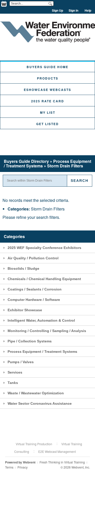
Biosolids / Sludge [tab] (23, 268)
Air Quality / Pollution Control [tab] (33, 258)
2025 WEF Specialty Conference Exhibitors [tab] (44, 248)
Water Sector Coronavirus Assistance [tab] (40, 403)
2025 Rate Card (47, 101)
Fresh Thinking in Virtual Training (62, 462)
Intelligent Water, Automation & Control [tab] (41, 320)
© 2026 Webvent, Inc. (75, 467)
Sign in (73, 10)
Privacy (22, 467)
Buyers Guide (26, 161)
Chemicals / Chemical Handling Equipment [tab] (44, 279)
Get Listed (47, 124)
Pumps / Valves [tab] (21, 362)
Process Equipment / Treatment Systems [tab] (42, 352)
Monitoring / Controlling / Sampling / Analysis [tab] (47, 331)
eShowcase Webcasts (47, 89)
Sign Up (57, 10)
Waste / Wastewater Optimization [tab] (36, 393)
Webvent (29, 462)
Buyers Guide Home (47, 67)
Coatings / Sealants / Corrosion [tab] (35, 289)
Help (88, 10)
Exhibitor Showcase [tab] (25, 310)
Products (47, 78)
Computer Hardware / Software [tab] (34, 300)
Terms (9, 467)
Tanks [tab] (13, 383)
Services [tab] (15, 372)
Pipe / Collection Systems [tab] (30, 341)
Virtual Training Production (34, 444)
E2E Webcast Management (57, 451)
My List (47, 112)
